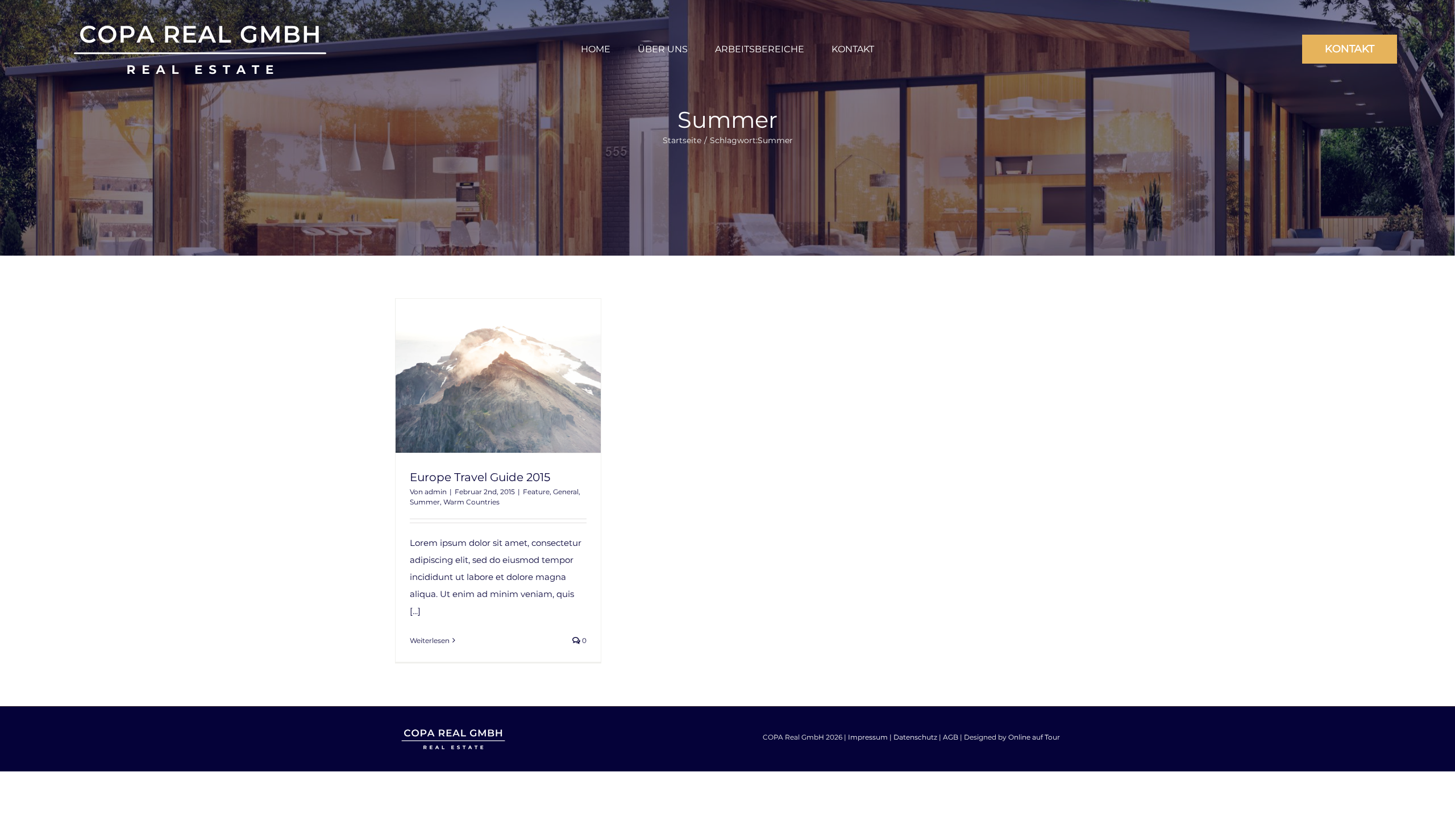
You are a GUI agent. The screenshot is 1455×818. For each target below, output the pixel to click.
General (566, 491)
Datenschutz (915, 737)
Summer (425, 502)
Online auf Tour (1034, 737)
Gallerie (519, 375)
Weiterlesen (430, 640)
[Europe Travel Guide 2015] (498, 376)
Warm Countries (471, 502)
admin (436, 491)
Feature (536, 491)
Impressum (868, 737)
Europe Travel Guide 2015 (477, 375)
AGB (950, 737)
